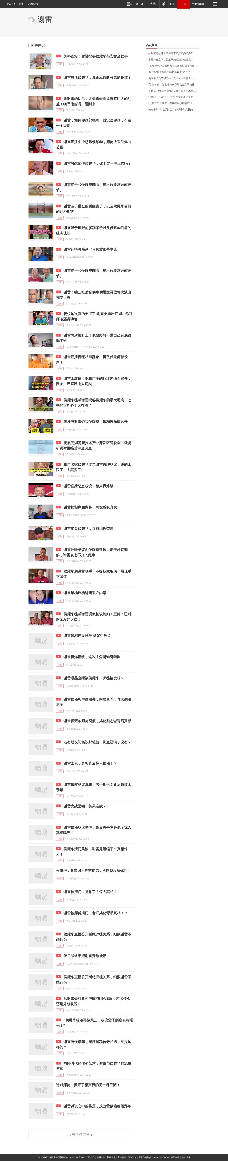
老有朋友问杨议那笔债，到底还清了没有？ (97, 742)
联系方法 (101, 1157)
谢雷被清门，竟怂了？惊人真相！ (90, 892)
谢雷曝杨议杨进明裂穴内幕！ (87, 593)
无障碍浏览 (33, 4)
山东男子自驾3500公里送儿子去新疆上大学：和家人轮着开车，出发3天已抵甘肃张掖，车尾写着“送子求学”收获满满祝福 (174, 78)
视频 (60, 64)
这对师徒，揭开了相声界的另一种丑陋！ (88, 1085)
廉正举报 (175, 1157)
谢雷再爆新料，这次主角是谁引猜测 (92, 657)
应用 (21, 4)
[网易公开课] (140, 4)
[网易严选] (153, 4)
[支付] (164, 4)
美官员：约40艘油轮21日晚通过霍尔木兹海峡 (173, 91)
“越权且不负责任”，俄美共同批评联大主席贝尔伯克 (174, 97)
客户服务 (122, 1157)
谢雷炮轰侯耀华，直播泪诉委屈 (88, 528)
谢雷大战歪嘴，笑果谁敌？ (85, 806)
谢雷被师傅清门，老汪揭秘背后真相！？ (96, 913)
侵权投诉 (186, 1157)
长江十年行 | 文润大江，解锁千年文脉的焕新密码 (174, 109)
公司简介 (90, 1157)
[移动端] (129, 4)
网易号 (60, 878)
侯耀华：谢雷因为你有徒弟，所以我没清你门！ (93, 870)
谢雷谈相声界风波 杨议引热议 (87, 636)
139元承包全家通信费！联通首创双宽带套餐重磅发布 (174, 66)
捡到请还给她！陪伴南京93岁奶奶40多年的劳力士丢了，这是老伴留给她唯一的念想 (174, 53)
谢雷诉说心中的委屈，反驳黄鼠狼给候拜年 (97, 1106)
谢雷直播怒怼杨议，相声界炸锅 (88, 486)
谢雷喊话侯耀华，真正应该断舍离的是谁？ (97, 77)
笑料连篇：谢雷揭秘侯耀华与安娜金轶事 (96, 56)
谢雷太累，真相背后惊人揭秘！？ (90, 763)
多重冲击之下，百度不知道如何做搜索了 (170, 59)
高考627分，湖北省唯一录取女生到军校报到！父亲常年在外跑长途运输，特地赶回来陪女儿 (174, 84)
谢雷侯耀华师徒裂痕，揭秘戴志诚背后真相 (97, 721)
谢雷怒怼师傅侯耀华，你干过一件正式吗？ (97, 163)
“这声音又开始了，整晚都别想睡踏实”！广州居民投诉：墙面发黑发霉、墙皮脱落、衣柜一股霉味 (174, 103)
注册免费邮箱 (198, 4)
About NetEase (76, 1157)
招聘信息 (111, 1157)
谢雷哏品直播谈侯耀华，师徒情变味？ (94, 678)
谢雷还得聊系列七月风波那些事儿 (90, 249)
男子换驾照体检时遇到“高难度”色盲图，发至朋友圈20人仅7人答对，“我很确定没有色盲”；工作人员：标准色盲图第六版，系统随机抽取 (174, 72)
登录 (184, 4)
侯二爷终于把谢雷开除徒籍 (85, 956)
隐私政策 (132, 1157)
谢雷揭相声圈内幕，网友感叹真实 (90, 507)
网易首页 (11, 4)
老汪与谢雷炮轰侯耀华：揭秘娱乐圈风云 (96, 422)
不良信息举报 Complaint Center (154, 1157)
